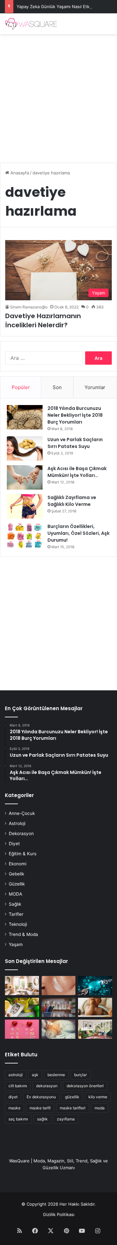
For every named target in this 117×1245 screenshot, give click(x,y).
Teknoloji (18, 924)
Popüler (21, 387)
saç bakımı (18, 1118)
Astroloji (17, 823)
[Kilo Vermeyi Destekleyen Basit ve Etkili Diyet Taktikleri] (22, 1007)
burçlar (80, 1074)
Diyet (14, 843)
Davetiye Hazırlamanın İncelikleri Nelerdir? (43, 320)
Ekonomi (17, 863)
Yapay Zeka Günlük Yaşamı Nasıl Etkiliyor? (59, 6)
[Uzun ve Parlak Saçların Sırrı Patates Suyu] (25, 448)
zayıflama (66, 1118)
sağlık (42, 1118)
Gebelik (16, 873)
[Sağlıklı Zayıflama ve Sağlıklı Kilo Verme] (25, 506)
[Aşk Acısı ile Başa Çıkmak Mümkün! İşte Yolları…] (25, 477)
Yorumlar (94, 387)
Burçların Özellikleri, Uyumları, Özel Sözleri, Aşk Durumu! (78, 533)
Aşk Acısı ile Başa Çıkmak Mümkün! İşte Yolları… (77, 472)
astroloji (15, 1074)
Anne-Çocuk (22, 813)
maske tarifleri (72, 1107)
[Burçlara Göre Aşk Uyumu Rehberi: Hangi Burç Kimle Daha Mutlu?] (22, 1029)
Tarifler (16, 914)
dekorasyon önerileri (85, 1085)
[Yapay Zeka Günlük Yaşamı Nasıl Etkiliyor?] (95, 985)
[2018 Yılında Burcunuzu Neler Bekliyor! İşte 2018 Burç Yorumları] (25, 417)
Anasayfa (19, 172)
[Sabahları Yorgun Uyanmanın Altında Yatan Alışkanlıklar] (59, 1029)
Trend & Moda (23, 934)
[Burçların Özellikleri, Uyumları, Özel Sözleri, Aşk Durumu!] (25, 535)
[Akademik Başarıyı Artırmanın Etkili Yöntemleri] (59, 1007)
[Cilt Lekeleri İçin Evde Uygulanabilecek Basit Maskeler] (59, 985)
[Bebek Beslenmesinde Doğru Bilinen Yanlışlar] (95, 1007)
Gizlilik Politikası (58, 1214)
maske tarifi (40, 1107)
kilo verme (97, 1096)
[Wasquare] (31, 24)
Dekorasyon (21, 833)
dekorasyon (47, 1085)
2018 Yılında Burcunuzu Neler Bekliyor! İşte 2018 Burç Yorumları (75, 415)
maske (14, 1107)
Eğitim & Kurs (22, 853)
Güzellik (17, 883)
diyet (13, 1096)
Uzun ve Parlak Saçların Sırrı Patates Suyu (75, 443)
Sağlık (15, 904)
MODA (15, 894)
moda (100, 1107)
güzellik (72, 1096)
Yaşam (16, 944)
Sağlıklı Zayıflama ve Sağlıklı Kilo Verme (71, 500)
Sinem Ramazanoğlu (28, 306)
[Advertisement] (58, 96)
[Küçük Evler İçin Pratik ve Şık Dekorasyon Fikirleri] (22, 985)
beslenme (56, 1074)
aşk (35, 1074)
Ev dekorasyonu (41, 1096)
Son (57, 387)
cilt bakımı (17, 1085)
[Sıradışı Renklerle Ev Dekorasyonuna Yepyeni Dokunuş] (95, 1029)
